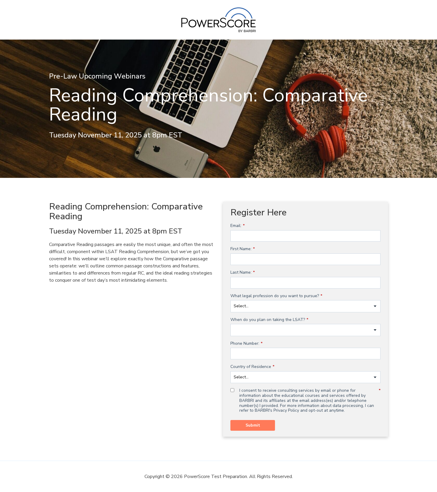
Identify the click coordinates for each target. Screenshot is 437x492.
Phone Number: (246, 343)
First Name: (242, 249)
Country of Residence (252, 366)
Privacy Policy (286, 410)
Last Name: (242, 272)
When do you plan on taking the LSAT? (269, 319)
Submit (253, 425)
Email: (237, 225)
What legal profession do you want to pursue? (276, 296)
